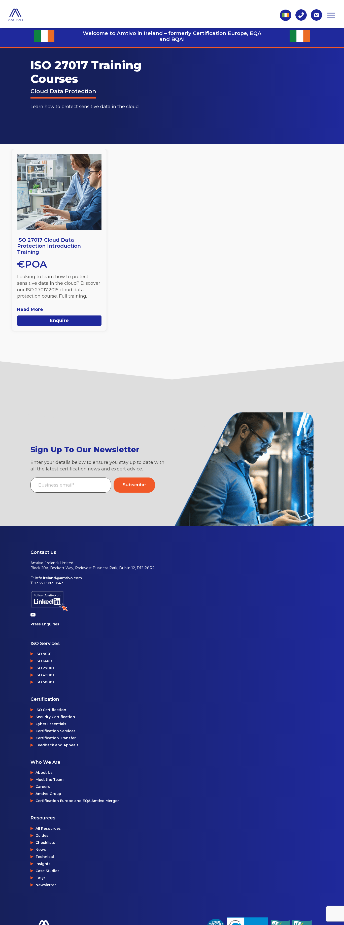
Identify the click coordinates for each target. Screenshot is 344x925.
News (41, 849)
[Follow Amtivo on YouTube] (34, 614)
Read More (30, 309)
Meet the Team (49, 779)
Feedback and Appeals (57, 745)
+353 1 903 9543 (48, 583)
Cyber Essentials (51, 724)
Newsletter (46, 885)
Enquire (59, 320)
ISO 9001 (44, 654)
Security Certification (55, 717)
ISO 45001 (45, 675)
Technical (45, 856)
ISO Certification (51, 710)
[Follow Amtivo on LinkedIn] (49, 601)
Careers (43, 786)
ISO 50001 (45, 682)
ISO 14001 (44, 661)
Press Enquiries (44, 624)
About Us (44, 772)
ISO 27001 (45, 668)
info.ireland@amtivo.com (58, 578)
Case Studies (47, 871)
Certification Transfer (56, 738)
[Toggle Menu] (331, 15)
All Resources (48, 828)
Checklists (45, 842)
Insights (43, 864)
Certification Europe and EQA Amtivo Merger (77, 801)
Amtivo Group (48, 793)
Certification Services (56, 731)
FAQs (40, 878)
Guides (42, 835)
